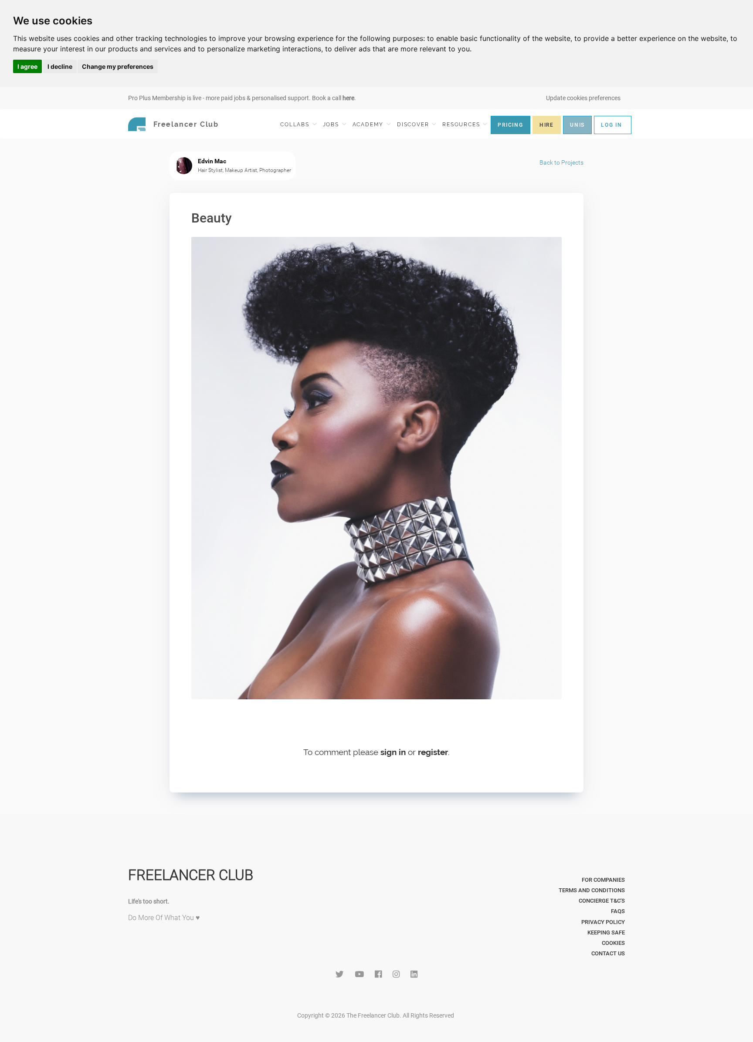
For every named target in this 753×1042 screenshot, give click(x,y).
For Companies (603, 880)
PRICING (510, 125)
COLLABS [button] (295, 124)
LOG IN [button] (611, 125)
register (433, 752)
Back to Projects (561, 162)
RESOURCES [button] (462, 124)
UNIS (577, 125)
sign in (393, 752)
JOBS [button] (332, 124)
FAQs (618, 911)
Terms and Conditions (592, 890)
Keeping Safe (606, 932)
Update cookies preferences (583, 97)
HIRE (546, 125)
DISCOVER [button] (414, 124)
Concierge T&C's (602, 900)
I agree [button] (27, 66)
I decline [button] (59, 66)
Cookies (613, 943)
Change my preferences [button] (117, 66)
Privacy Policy (603, 922)
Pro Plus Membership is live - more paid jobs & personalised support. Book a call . (242, 97)
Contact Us (608, 953)
